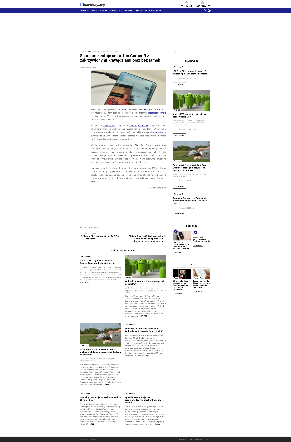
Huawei (113, 10)
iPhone (202, 278)
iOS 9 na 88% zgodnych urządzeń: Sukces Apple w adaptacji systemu (97, 261)
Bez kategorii (85, 256)
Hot (195, 232)
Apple (94, 10)
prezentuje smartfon (138, 125)
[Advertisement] (145, 30)
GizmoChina (160, 188)
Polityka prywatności (196, 439)
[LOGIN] (209, 10)
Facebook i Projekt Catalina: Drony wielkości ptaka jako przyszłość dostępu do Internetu (100, 352)
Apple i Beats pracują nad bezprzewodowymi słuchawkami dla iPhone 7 (143, 400)
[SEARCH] (204, 10)
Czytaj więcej (179, 84)
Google (103, 10)
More (87, 282)
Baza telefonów (153, 10)
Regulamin (182, 439)
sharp (95, 228)
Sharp (124, 109)
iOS (120, 10)
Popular (176, 231)
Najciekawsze (202, 6)
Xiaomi (139, 10)
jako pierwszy (156, 132)
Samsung (129, 10)
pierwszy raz (109, 125)
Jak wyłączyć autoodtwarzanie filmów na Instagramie (201, 239)
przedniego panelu (157, 113)
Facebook (84, 345)
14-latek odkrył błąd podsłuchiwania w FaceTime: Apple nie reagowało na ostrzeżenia (180, 285)
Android (85, 10)
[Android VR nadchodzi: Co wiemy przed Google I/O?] (145, 266)
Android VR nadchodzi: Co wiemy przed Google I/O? (189, 115)
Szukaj (208, 53)
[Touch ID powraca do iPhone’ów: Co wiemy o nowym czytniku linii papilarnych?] (201, 274)
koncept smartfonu (153, 109)
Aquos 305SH (118, 132)
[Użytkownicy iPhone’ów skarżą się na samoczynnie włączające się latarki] (182, 235)
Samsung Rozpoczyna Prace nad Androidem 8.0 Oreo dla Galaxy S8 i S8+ (144, 330)
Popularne (186, 6)
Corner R (85, 228)
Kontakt (208, 439)
